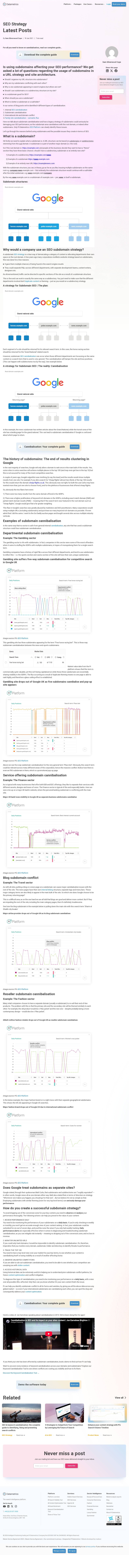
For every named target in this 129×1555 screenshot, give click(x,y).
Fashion (89, 1503)
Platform (67, 4)
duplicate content (32, 281)
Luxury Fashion (91, 1512)
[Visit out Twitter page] (12, 1506)
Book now (74, 1384)
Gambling (90, 1509)
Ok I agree (72, 1551)
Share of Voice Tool (54, 1514)
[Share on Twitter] (111, 71)
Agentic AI (70, 1503)
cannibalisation (57, 526)
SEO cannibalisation (19, 110)
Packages (77, 4)
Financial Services (92, 1506)
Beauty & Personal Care (94, 1497)
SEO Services (71, 1506)
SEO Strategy (15, 24)
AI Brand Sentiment (54, 1506)
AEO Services (71, 1500)
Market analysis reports (113, 1497)
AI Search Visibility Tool (55, 1500)
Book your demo (119, 4)
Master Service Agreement (33, 1539)
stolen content (23, 1265)
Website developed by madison (91, 1539)
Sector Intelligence (94, 1494)
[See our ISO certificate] (114, 1520)
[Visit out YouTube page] (4, 1506)
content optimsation (33, 1292)
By (12, 38)
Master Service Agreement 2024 (13, 1539)
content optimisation (16, 1275)
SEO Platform (35, 127)
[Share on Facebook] (115, 71)
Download (74, 55)
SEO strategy (19, 254)
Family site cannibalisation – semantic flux (22, 118)
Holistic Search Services (75, 1497)
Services (70, 1494)
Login (109, 4)
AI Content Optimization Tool (57, 1503)
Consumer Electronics (94, 1500)
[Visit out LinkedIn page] (8, 1506)
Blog (107, 1500)
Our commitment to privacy (52, 1539)
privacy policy (90, 1547)
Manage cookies (59, 1551)
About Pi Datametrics (113, 1512)
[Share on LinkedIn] (107, 71)
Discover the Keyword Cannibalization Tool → (21, 1373)
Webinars (109, 1503)
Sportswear (90, 1515)
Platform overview (54, 1497)
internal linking (47, 890)
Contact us (109, 1509)
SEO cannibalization (28, 356)
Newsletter (109, 1506)
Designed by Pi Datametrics (71, 1539)
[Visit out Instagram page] (16, 1506)
